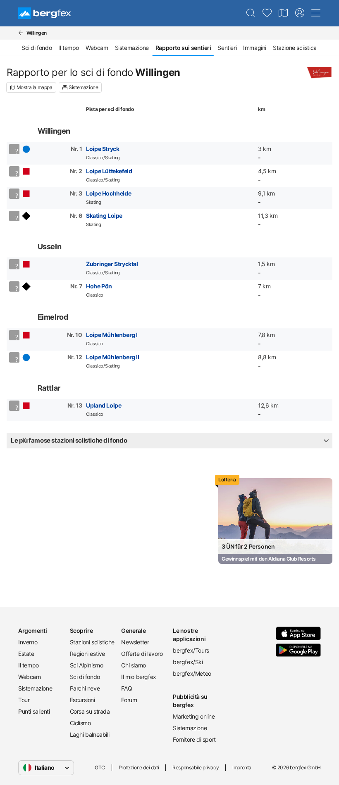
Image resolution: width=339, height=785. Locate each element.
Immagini (254, 47)
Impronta (241, 767)
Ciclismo (80, 722)
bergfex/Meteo (192, 673)
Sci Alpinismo (86, 665)
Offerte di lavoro (141, 653)
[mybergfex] (299, 13)
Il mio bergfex (138, 676)
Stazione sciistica (295, 47)
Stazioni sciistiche (92, 642)
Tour (23, 699)
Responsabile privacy (195, 767)
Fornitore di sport (194, 739)
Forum (129, 699)
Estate (26, 653)
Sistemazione (132, 47)
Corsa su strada (90, 711)
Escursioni (82, 699)
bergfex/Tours (191, 650)
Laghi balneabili (90, 734)
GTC (100, 767)
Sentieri (226, 47)
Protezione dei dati (139, 767)
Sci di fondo (36, 47)
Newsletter (135, 642)
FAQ (126, 688)
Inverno (27, 642)
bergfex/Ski (188, 661)
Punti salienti (34, 711)
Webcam (97, 47)
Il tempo (68, 47)
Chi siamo (133, 665)
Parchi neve (85, 688)
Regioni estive (87, 653)
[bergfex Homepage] (44, 13)
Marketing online (194, 716)
